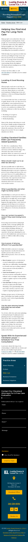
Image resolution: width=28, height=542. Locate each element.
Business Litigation (9, 380)
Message (5, 430)
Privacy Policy (20, 532)
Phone (4, 413)
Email (4, 422)
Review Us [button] (14, 516)
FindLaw (14, 537)
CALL (24, 9)
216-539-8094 (5, 72)
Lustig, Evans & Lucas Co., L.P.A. (15, 528)
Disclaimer (5, 451)
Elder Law (6, 373)
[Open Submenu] (24, 365)
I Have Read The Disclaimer (12, 455)
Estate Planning (8, 365)
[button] (4, 8)
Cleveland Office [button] (14, 492)
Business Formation (9, 377)
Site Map (12, 532)
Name (4, 405)
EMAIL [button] (15, 9)
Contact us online (6, 351)
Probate (5, 369)
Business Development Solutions (13, 535)
